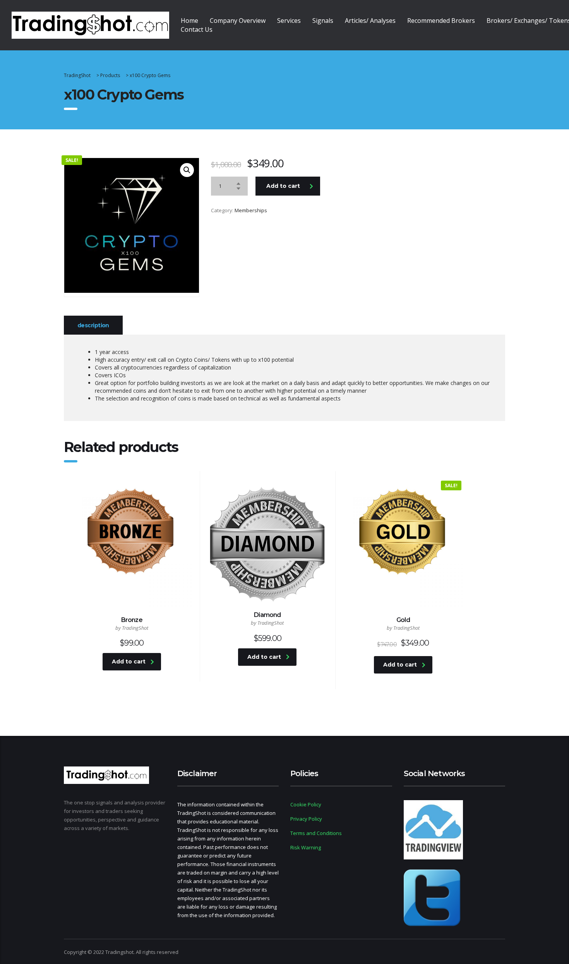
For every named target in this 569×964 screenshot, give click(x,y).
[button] (187, 170)
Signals (322, 20)
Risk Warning (305, 847)
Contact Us (197, 29)
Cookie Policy (305, 804)
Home (189, 20)
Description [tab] (93, 325)
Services (289, 20)
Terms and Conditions (316, 833)
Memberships (251, 210)
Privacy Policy (306, 818)
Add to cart (283, 185)
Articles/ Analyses (370, 20)
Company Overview (238, 20)
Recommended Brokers (441, 20)
